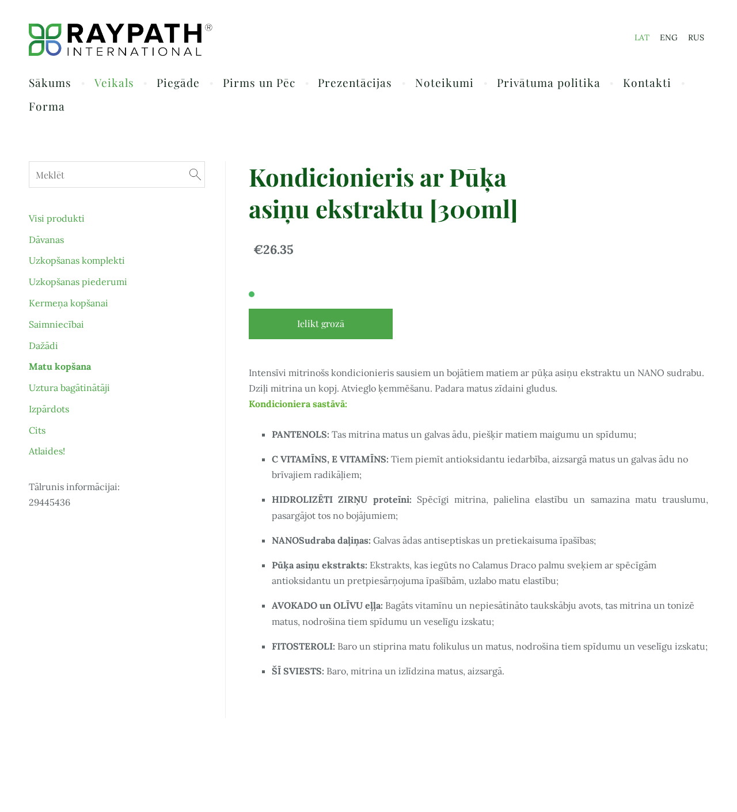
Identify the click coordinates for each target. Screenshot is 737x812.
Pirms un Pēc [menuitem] (259, 82)
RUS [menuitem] (696, 37)
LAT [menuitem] (642, 37)
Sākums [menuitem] (50, 82)
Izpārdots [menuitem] (49, 409)
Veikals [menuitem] (114, 82)
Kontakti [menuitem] (647, 82)
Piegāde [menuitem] (178, 82)
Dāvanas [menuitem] (46, 239)
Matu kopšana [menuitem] (60, 366)
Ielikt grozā (320, 323)
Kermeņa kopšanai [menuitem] (68, 303)
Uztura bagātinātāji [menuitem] (69, 387)
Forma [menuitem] (47, 105)
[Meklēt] (195, 174)
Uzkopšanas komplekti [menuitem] (77, 260)
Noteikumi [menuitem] (444, 82)
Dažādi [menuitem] (43, 345)
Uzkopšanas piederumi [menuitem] (78, 281)
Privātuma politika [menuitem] (549, 82)
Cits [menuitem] (37, 430)
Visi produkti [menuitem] (57, 218)
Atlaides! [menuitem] (47, 451)
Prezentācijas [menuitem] (355, 82)
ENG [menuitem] (669, 37)
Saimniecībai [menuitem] (56, 324)
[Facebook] (696, 774)
